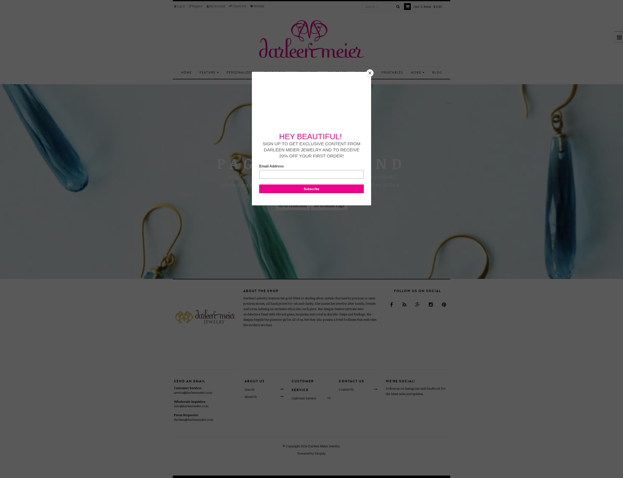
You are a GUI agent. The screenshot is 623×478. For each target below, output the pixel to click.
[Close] (370, 73)
